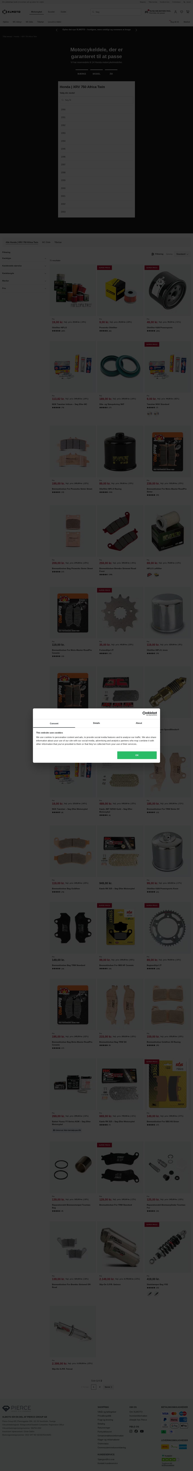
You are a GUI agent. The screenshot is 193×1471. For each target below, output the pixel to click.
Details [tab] (96, 723)
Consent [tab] (54, 723)
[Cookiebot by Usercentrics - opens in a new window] (144, 714)
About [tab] (139, 723)
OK (137, 755)
